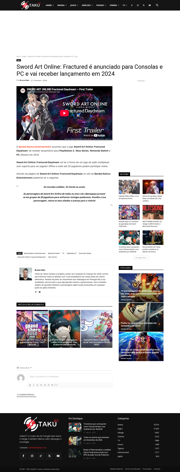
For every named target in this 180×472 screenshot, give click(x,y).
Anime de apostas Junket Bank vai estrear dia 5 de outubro (152, 198)
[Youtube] (149, 5)
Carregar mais (140, 257)
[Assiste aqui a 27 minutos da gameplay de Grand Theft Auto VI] (32, 329)
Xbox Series (52, 257)
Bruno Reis (24, 80)
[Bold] (30, 385)
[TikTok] (40, 456)
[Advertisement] (90, 33)
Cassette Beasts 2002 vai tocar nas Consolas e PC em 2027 (96, 342)
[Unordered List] (48, 385)
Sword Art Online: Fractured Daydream (32, 257)
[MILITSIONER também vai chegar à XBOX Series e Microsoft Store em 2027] (153, 212)
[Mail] (40, 291)
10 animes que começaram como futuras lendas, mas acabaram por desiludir (64, 342)
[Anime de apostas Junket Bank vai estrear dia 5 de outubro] (153, 187)
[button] (157, 5)
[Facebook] (132, 5)
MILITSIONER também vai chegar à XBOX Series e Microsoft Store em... (152, 224)
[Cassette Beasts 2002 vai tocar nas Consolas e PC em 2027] (96, 329)
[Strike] (41, 385)
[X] (143, 5)
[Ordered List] (45, 385)
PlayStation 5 (71, 253)
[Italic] (34, 385)
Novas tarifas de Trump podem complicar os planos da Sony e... (151, 249)
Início (18, 56)
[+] (56, 385)
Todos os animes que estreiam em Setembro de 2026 (139, 324)
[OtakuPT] (31, 5)
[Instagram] (137, 5)
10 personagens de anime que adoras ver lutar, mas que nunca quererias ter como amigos (141, 294)
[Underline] (37, 385)
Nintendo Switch (54, 253)
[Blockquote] (52, 385)
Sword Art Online (85, 253)
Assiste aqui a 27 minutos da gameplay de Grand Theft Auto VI (32, 342)
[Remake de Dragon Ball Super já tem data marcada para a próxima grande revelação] (141, 346)
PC (63, 253)
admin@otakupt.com (37, 447)
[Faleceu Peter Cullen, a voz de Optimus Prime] (129, 187)
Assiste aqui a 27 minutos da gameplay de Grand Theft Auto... (128, 224)
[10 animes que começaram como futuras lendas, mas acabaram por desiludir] (64, 329)
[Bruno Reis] (25, 280)
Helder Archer (126, 300)
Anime (64, 336)
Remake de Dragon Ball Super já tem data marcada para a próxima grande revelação (140, 352)
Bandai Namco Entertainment (34, 253)
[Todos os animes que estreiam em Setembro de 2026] (141, 317)
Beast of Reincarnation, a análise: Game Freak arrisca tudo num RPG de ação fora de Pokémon (97, 452)
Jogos (24, 56)
